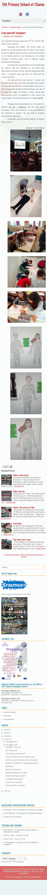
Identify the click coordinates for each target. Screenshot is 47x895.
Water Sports (19, 491)
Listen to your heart (13, 770)
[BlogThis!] (6, 466)
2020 (6, 733)
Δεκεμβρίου (10, 742)
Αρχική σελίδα (23, 556)
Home (5, 27)
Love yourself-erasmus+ (13, 32)
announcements (9, 712)
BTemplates (36, 877)
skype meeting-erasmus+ (15, 776)
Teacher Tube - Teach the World (16, 835)
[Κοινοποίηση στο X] (8, 466)
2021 (6, 730)
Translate (20, 862)
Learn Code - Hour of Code (14, 839)
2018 (6, 739)
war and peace (11, 750)
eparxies (30, 701)
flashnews (5, 695)
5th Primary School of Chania (23, 4)
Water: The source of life (23, 507)
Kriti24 (23, 701)
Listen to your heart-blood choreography (21, 760)
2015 (6, 791)
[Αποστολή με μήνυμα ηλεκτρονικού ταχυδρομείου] (3, 466)
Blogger (19, 877)
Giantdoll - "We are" (13, 747)
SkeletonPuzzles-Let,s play (16, 773)
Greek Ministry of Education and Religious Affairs (22, 813)
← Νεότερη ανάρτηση (11, 555)
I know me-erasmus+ (14, 782)
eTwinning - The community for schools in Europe (23, 810)
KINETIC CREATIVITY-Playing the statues (21, 763)
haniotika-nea (26, 695)
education (7, 716)
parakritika (15, 701)
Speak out (9, 766)
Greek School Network (12, 817)
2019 (6, 736)
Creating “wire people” (14, 779)
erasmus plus (15, 27)
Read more (19, 486)
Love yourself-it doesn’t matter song (19, 757)
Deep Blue (17, 524)
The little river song (21, 540)
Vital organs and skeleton (15, 754)
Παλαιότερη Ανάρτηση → (35, 555)
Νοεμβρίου (10, 745)
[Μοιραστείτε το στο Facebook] (11, 466)
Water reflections (21, 475)
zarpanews (15, 695)
